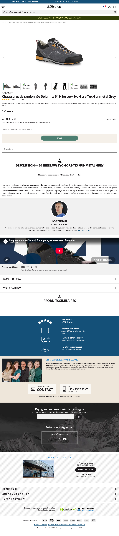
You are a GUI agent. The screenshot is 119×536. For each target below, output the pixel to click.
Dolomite (7, 93)
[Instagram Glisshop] (59, 439)
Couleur (7, 111)
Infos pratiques (14, 499)
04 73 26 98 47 (84, 230)
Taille (8, 118)
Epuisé (59, 138)
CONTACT (45, 389)
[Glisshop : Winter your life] (54, 6)
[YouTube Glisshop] (64, 439)
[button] (59, 279)
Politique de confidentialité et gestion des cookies (66, 525)
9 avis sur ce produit (18, 99)
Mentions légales (40, 525)
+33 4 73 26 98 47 (78, 389)
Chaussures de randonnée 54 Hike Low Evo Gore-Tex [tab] (59, 175)
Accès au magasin (85, 470)
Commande (10, 489)
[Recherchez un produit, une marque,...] (115, 12)
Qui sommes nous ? (15, 494)
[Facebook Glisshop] (54, 439)
